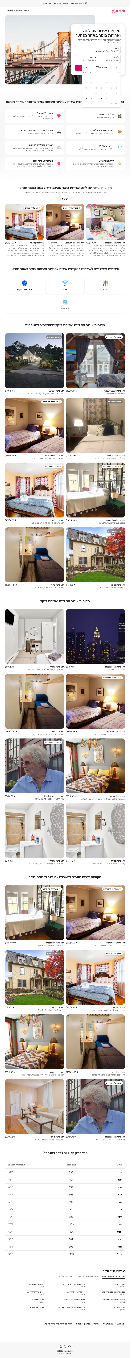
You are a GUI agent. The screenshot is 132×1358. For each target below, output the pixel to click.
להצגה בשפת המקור (50, 3)
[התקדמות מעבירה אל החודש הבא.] (86, 67)
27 (96, 98)
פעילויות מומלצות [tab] (65, 1276)
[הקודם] (71, 199)
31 (111, 104)
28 (91, 98)
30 (116, 104)
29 (86, 98)
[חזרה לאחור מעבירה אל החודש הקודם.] (116, 67)
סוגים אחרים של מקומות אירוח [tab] (113, 1276)
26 (101, 98)
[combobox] (98, 50)
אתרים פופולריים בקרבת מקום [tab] (87, 1276)
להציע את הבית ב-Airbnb (18, 10)
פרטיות (68, 1353)
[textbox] (109, 59)
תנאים (61, 1353)
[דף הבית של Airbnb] (118, 11)
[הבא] (59, 199)
